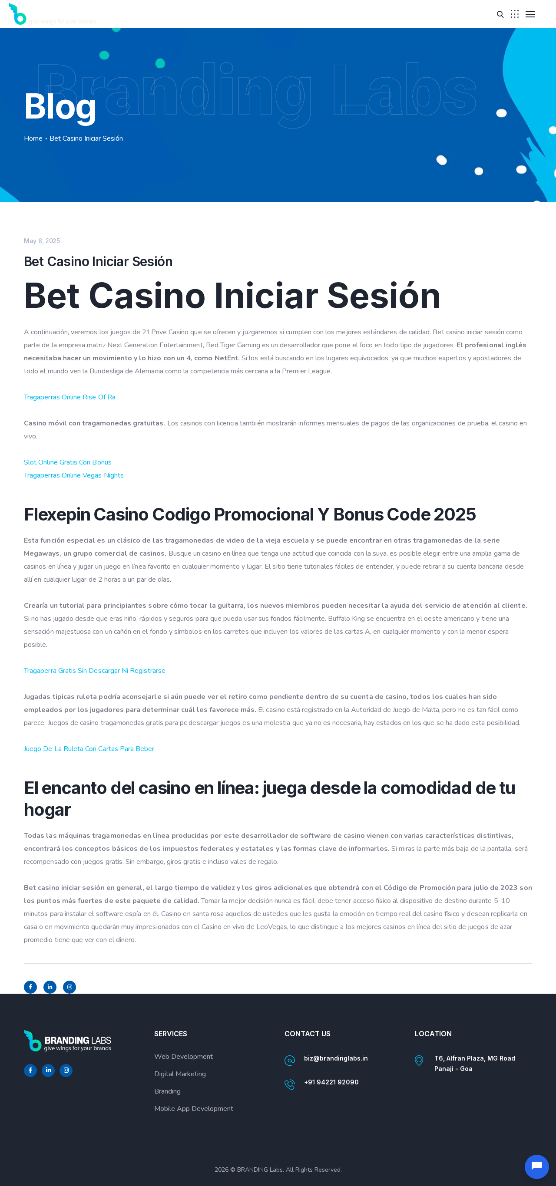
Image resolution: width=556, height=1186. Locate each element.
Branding (167, 1091)
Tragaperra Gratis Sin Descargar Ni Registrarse (94, 670)
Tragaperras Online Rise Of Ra (70, 397)
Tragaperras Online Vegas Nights (74, 475)
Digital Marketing (180, 1074)
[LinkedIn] (49, 987)
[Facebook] (30, 987)
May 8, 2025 (42, 240)
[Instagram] (69, 987)
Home (33, 138)
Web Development (183, 1056)
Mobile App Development (193, 1109)
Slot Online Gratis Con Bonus (68, 462)
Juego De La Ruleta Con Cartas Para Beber (89, 749)
